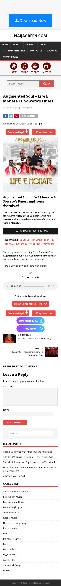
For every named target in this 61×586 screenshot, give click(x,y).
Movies (47, 72)
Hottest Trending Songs (15, 522)
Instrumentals (10, 528)
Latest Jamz (26, 107)
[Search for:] (30, 433)
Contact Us (36, 50)
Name (6, 409)
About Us (52, 50)
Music (16, 44)
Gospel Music (10, 517)
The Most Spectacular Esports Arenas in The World (29, 462)
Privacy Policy (10, 57)
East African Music (12, 496)
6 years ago (11, 107)
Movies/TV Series (12, 538)
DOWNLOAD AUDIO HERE (28, 303)
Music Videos (9, 549)
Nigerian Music (10, 554)
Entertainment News (14, 50)
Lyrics (43, 44)
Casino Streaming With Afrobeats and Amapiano (27, 451)
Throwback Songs (12, 564)
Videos (29, 44)
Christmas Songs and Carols (17, 491)
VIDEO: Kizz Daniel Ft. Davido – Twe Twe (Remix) (28, 456)
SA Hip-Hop (9, 559)
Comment (8, 386)
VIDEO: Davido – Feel (14, 476)
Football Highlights (12, 507)
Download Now (32, 20)
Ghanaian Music (11, 512)
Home (5, 44)
